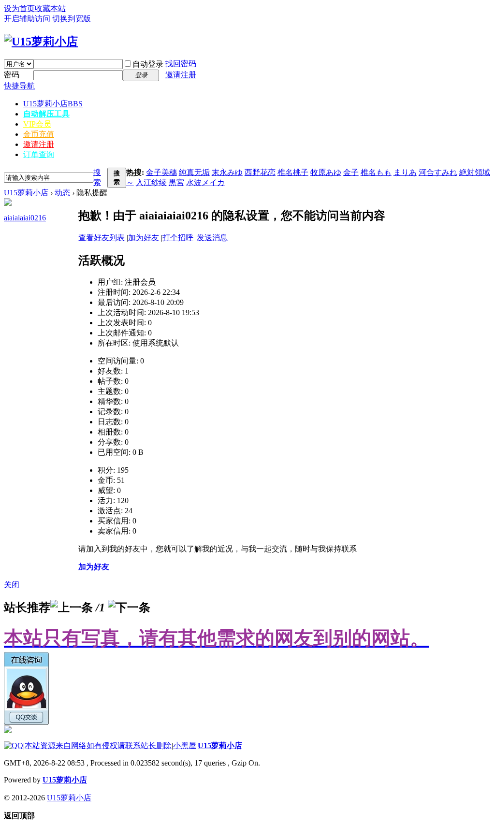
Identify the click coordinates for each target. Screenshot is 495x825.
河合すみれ (438, 172)
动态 (62, 192)
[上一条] (71, 607)
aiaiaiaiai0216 (25, 218)
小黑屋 (184, 745)
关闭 (11, 584)
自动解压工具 (46, 114)
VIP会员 (37, 124)
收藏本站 (50, 8)
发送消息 (212, 237)
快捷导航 (19, 86)
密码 (11, 75)
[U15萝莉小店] (41, 41)
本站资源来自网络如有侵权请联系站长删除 (98, 745)
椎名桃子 (292, 172)
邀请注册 (180, 75)
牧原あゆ (325, 172)
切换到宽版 (71, 18)
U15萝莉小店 (53, 104)
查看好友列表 (101, 237)
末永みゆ (227, 172)
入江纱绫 (151, 182)
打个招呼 (177, 237)
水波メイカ (205, 182)
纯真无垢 (194, 172)
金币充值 (38, 134)
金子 (351, 172)
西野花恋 (260, 172)
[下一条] (129, 607)
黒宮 (176, 182)
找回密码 (180, 63)
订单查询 (38, 154)
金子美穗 (161, 172)
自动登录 (147, 64)
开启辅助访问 (27, 18)
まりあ (405, 172)
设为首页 (19, 8)
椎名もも (376, 172)
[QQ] (13, 745)
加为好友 (143, 237)
